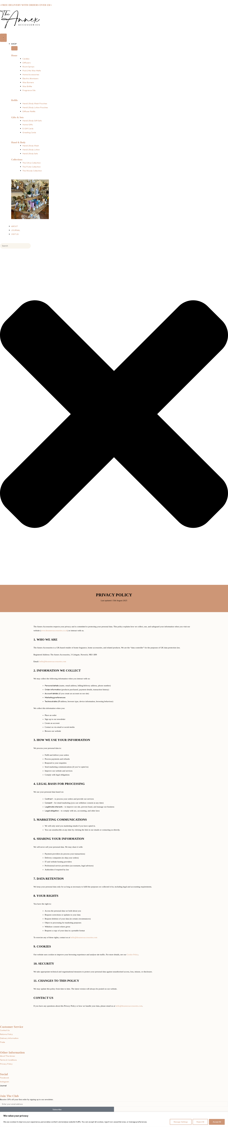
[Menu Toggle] (3, 38)
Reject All (200, 1122)
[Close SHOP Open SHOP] (14, 48)
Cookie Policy (132, 955)
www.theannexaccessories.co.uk (54, 630)
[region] (114, 1119)
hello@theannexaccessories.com (52, 661)
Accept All (217, 1122)
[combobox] (15, 246)
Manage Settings (181, 1122)
